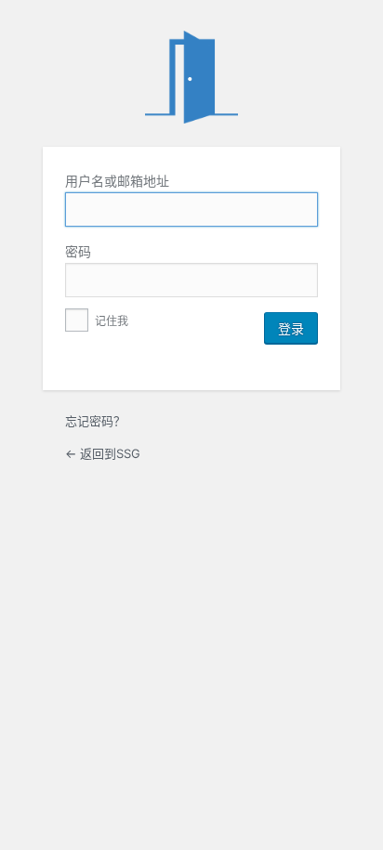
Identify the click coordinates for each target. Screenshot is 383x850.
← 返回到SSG (102, 453)
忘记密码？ (95, 420)
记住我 (110, 321)
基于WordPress (191, 77)
